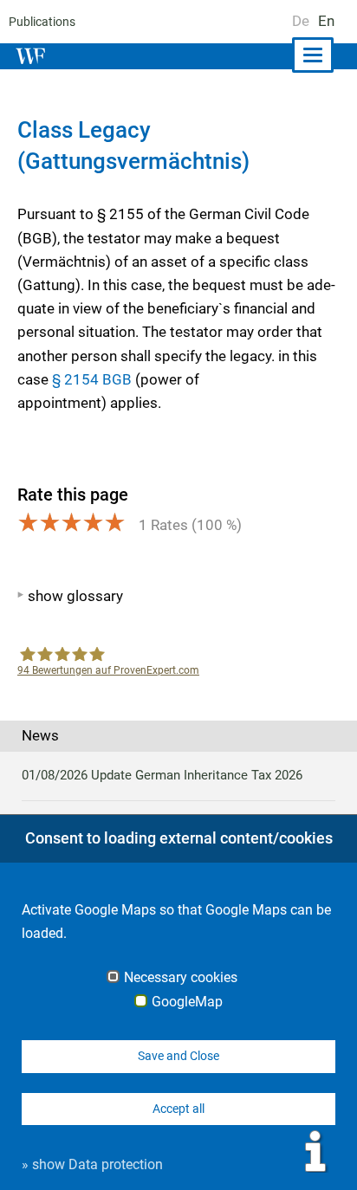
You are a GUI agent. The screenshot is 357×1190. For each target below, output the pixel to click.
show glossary (75, 596)
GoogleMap (187, 1002)
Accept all (178, 1109)
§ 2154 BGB (92, 379)
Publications (42, 22)
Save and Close (178, 1056)
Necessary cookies (180, 978)
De (300, 20)
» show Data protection (92, 1164)
